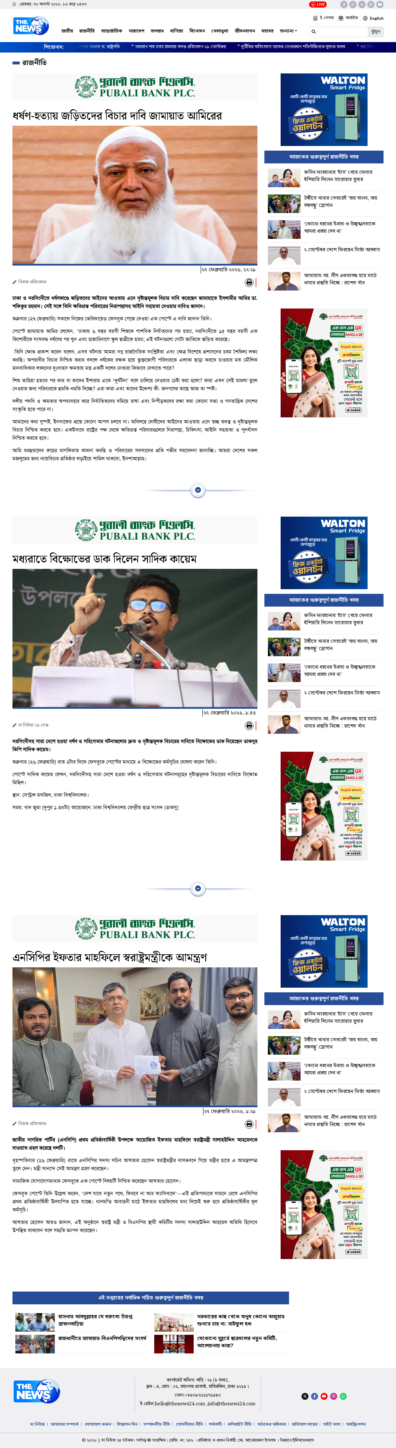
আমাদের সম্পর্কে (65, 1424)
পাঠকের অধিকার (271, 1424)
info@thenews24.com (231, 1404)
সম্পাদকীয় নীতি (156, 1424)
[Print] (249, 282)
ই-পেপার (327, 18)
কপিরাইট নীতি (240, 1424)
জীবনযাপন (245, 31)
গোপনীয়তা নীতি (189, 1424)
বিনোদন (197, 31)
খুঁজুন (375, 31)
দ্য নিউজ (37, 1424)
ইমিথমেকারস (303, 1440)
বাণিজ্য (176, 31)
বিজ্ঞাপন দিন (127, 1424)
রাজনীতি (87, 31)
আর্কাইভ (352, 18)
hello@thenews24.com (180, 1404)
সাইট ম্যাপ (331, 1424)
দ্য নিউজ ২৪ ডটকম (117, 1440)
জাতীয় (67, 31)
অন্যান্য (287, 31)
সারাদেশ (136, 31)
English (377, 18)
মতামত (267, 31)
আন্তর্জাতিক (111, 31)
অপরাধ (157, 31)
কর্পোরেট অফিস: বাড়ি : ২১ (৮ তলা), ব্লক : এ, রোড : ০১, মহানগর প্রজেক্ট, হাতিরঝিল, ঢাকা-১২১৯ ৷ (197, 1383)
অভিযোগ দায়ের (304, 1424)
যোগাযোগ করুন (98, 1424)
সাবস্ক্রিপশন (356, 1424)
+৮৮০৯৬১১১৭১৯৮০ (203, 1395)
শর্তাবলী (215, 1424)
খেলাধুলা (219, 31)
